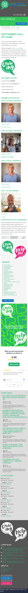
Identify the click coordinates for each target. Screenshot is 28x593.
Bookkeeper (7, 267)
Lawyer (6, 283)
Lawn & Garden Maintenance (11, 282)
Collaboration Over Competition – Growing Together (12, 461)
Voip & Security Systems (10, 295)
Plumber (6, 289)
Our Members (18, 15)
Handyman (7, 278)
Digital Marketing (8, 272)
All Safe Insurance (6, 127)
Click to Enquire (6, 583)
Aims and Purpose (7, 569)
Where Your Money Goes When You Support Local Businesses (13, 446)
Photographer (7, 288)
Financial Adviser (8, 275)
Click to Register (21, 23)
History (4, 571)
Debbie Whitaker (5, 154)
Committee (5, 570)
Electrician (6, 274)
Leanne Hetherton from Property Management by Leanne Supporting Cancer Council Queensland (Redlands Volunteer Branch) (15, 414)
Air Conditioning (8, 266)
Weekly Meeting (8, 300)
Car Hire (6, 270)
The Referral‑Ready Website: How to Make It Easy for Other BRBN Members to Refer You (14, 431)
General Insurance (8, 276)
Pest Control (7, 287)
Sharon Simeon (5, 124)
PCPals (3, 217)
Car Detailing (7, 268)
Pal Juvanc (4, 214)
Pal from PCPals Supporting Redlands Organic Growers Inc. (14, 397)
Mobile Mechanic (8, 284)
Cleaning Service (8, 271)
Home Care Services (9, 279)
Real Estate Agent (9, 293)
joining (11, 234)
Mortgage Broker (8, 285)
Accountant (7, 265)
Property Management (10, 292)
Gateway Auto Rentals (7, 157)
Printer (5, 291)
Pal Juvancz (16, 48)
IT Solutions (7, 280)
